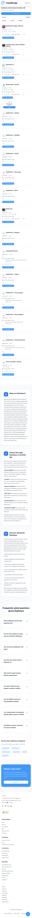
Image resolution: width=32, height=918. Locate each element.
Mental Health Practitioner (7, 871)
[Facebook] (2, 806)
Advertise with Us (5, 831)
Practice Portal (5, 855)
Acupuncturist (5, 893)
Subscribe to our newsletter (8, 844)
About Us (4, 824)
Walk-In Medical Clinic (7, 866)
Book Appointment (9, 37)
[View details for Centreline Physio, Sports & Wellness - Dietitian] (16, 52)
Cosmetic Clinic (5, 901)
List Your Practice (5, 851)
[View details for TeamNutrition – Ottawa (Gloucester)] (16, 348)
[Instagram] (5, 806)
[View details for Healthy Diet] (16, 216)
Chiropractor (4, 891)
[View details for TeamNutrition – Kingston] (16, 281)
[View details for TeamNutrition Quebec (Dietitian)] (16, 33)
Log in (3, 842)
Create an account (6, 840)
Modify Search (17, 13)
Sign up (9, 107)
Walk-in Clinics (5, 748)
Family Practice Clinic (6, 864)
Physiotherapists (6, 752)
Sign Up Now (4, 853)
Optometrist (4, 879)
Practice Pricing (5, 857)
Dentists (24, 752)
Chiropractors (16, 752)
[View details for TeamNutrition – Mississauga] (16, 179)
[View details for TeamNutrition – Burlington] (16, 142)
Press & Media (5, 826)
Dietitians (10, 29)
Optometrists (5, 755)
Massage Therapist (6, 873)
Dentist (3, 886)
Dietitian (3, 877)
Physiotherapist (5, 875)
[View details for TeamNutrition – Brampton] (16, 239)
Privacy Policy (16, 913)
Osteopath (4, 889)
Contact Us (4, 833)
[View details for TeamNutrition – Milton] (16, 197)
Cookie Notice (24, 913)
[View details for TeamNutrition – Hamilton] (16, 120)
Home (3, 822)
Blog (3, 828)
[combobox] (5, 20)
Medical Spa (4, 899)
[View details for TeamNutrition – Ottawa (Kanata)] (16, 301)
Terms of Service (8, 913)
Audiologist (4, 897)
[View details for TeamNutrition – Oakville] (16, 160)
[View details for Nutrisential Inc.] (16, 72)
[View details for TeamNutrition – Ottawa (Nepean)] (16, 323)
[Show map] (28, 914)
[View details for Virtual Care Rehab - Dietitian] (16, 369)
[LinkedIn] (11, 806)
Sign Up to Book (8, 97)
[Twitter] (8, 806)
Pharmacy (4, 869)
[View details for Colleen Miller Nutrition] (16, 260)
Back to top (16, 782)
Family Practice (15, 748)
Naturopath (4, 895)
